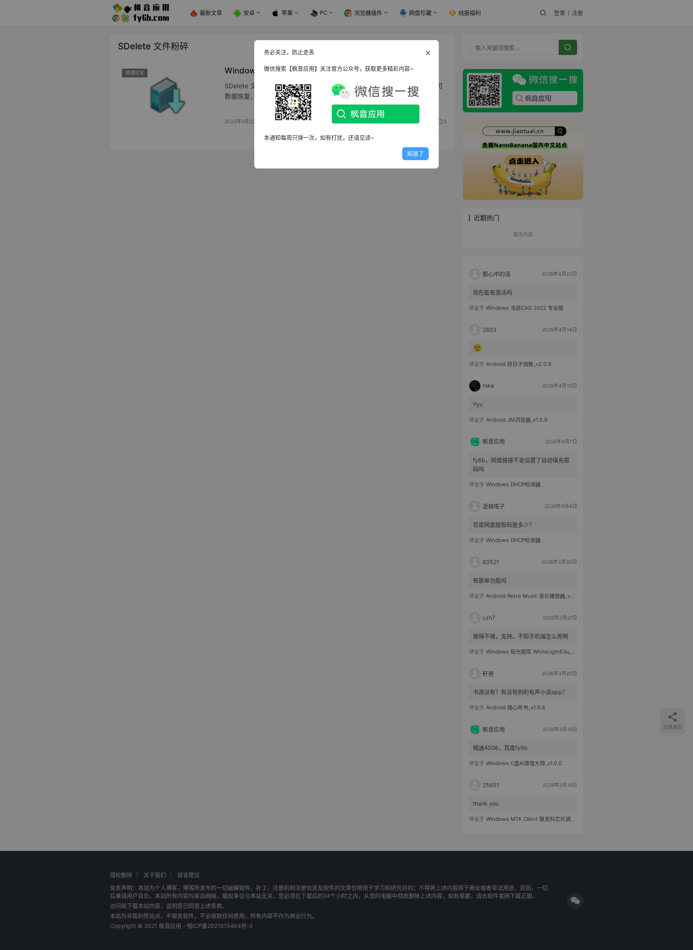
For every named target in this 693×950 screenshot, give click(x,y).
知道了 (415, 153)
